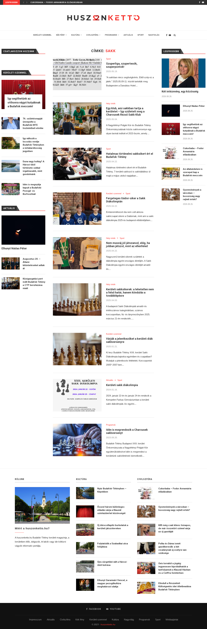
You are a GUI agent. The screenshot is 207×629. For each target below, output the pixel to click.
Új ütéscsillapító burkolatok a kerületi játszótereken (112, 527)
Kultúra (115, 619)
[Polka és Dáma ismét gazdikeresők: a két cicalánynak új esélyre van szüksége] (146, 548)
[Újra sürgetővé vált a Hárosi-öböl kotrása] (85, 566)
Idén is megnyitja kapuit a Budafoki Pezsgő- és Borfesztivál (32, 189)
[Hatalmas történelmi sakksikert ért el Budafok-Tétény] (77, 164)
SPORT (140, 35)
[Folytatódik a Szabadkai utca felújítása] (85, 548)
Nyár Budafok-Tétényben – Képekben (111, 490)
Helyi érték (110, 103)
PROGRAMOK (111, 35)
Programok (111, 425)
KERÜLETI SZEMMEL (42, 35)
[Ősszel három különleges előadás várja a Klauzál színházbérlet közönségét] (85, 511)
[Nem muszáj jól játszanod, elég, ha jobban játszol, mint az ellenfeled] (77, 253)
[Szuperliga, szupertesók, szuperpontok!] (77, 74)
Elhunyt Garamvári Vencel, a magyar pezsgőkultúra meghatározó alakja (112, 583)
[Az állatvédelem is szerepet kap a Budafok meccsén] (171, 174)
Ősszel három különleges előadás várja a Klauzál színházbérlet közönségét (111, 510)
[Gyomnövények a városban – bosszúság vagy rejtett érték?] (171, 194)
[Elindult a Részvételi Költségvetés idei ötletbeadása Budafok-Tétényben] (146, 588)
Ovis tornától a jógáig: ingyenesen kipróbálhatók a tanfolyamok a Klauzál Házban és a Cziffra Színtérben (174, 568)
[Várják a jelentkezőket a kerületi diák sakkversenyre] (77, 349)
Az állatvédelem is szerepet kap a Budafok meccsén (192, 172)
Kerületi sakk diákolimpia (122, 385)
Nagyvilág (129, 619)
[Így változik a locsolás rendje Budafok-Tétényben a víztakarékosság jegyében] (11, 143)
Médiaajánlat (172, 619)
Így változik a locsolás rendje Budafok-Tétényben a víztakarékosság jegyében (33, 145)
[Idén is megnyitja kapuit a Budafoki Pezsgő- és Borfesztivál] (11, 189)
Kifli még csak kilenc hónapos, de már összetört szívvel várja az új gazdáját (174, 528)
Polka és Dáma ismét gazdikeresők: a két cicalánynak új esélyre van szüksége (172, 548)
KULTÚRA (75, 35)
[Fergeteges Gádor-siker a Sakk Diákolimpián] (77, 208)
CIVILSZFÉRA (92, 35)
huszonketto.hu (108, 624)
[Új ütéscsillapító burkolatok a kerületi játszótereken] (85, 530)
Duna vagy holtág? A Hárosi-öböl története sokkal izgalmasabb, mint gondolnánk (33, 168)
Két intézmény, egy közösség (180, 91)
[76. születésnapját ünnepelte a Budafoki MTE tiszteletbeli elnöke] (11, 123)
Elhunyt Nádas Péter (194, 106)
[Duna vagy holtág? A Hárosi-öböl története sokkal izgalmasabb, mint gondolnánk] (11, 166)
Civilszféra (65, 619)
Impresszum (35, 619)
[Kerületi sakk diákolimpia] (77, 395)
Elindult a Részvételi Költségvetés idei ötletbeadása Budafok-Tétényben (174, 586)
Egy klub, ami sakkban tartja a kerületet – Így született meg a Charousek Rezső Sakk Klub (125, 111)
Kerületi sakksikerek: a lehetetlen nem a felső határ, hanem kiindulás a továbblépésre (130, 292)
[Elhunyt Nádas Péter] (171, 111)
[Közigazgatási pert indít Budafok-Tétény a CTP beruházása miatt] (11, 283)
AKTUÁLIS (128, 35)
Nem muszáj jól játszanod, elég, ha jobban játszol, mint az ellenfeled (128, 244)
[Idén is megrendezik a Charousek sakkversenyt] (77, 440)
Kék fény (79, 619)
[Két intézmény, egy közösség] (183, 73)
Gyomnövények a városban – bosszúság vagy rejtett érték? (192, 194)
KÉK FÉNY (60, 35)
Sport (108, 59)
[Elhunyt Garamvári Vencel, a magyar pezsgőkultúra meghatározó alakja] (85, 585)
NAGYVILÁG (153, 35)
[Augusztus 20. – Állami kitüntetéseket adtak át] (11, 263)
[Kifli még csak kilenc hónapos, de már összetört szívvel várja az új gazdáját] (146, 530)
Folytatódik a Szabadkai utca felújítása (112, 545)
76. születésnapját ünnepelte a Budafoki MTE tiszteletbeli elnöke (33, 123)
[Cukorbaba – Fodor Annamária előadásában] (171, 153)
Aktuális (109, 380)
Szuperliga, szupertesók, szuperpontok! (121, 65)
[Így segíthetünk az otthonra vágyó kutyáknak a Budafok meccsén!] (171, 129)
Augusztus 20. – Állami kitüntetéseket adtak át (34, 264)
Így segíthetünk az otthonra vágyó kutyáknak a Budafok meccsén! (194, 129)
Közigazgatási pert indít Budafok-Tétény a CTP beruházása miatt (34, 283)
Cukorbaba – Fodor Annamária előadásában (56, 2)
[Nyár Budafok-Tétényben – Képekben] (85, 493)
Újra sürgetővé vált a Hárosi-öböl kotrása (112, 563)
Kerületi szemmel (113, 193)
